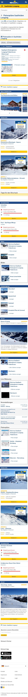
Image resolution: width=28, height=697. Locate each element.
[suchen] (26, 2)
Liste (2, 21)
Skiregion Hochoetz (6, 545)
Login (16, 678)
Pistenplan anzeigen (20, 65)
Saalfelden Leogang (5, 58)
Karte (11, 21)
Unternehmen (18, 675)
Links (16, 671)
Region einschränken (14, 42)
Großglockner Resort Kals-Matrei (10, 563)
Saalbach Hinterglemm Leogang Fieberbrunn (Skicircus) (9, 52)
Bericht (13, 218)
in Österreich (11, 143)
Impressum (4, 675)
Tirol (10, 59)
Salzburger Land (13, 55)
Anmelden (4, 635)
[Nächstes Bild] (26, 104)
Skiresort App (5, 649)
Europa (3, 55)
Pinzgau (18, 55)
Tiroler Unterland (15, 59)
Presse (3, 678)
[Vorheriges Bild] (2, 104)
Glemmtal (3, 56)
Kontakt (3, 671)
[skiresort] (14, 2)
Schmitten (4, 205)
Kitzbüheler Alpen (4, 60)
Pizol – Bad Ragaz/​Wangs (8, 222)
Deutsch (7, 666)
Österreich (7, 55)
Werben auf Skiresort (6, 681)
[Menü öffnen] (2, 2)
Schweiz (3, 224)
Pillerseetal (10, 60)
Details (14, 75)
